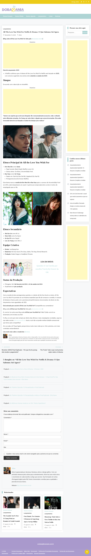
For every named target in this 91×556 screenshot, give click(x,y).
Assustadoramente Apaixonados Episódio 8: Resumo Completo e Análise (77, 187)
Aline (20, 35)
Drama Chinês (19, 16)
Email (6, 441)
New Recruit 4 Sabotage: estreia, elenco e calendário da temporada (78, 215)
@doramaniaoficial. (19, 320)
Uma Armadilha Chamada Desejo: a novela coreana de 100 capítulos (77, 206)
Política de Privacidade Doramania (48, 551)
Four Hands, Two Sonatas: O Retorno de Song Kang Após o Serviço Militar (32, 519)
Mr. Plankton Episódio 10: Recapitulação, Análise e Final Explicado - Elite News (33, 395)
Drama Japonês (30, 16)
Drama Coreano (7, 16)
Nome (6, 434)
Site (5, 447)
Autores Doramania (39, 553)
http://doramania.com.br (24, 485)
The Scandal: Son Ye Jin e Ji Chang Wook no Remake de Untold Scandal (11, 518)
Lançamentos (42, 16)
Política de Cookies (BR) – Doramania (22, 553)
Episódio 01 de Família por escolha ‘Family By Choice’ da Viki (47, 269)
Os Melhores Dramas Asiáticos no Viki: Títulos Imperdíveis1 (28, 403)
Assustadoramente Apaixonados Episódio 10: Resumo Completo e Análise (77, 167)
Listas (51, 16)
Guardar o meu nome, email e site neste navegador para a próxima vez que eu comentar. (32, 454)
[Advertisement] (32, 55)
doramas (27, 332)
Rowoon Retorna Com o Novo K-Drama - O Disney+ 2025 (26, 369)
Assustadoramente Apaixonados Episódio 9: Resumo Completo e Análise (77, 177)
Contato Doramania (17, 551)
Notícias (57, 16)
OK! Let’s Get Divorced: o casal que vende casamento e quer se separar (78, 196)
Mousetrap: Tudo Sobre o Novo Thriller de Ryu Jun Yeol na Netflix (52, 519)
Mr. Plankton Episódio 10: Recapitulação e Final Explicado (27, 387)
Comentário (8, 417)
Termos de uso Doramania (66, 551)
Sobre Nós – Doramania (30, 551)
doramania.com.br (37, 39)
